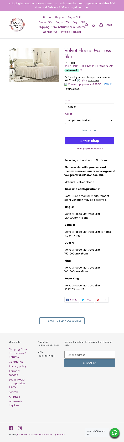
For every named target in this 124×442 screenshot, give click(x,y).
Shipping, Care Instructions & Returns (18, 353)
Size (67, 100)
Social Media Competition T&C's (17, 383)
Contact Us (16, 362)
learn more (107, 83)
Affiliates (14, 397)
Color (68, 114)
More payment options (90, 148)
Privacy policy (17, 366)
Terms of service (14, 373)
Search (13, 392)
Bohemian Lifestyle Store (30, 434)
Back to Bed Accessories (64, 320)
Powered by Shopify (54, 434)
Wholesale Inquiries (15, 403)
